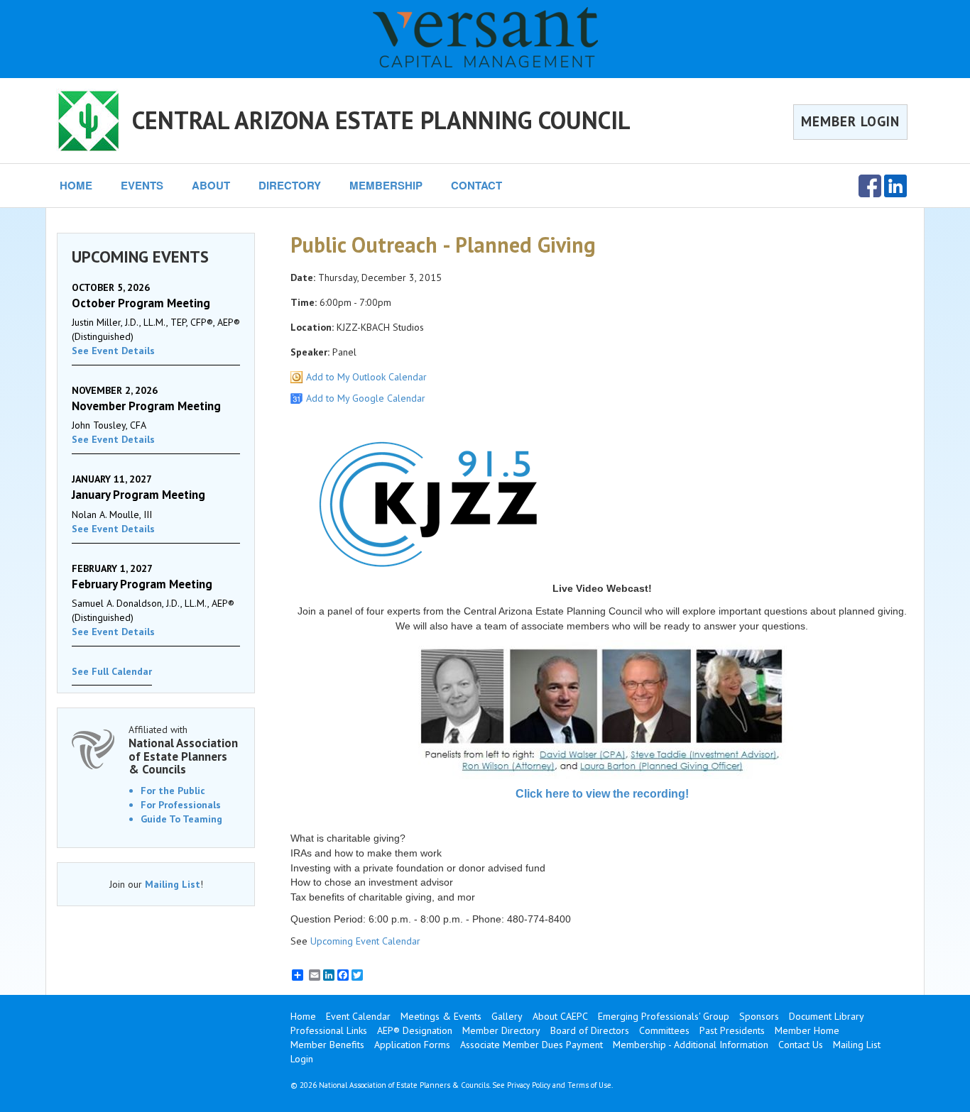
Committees (664, 1030)
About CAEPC (560, 1016)
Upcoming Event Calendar (365, 941)
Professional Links (328, 1030)
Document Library (826, 1016)
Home (303, 1016)
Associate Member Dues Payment (531, 1044)
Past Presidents (732, 1030)
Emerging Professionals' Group (663, 1016)
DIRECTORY (289, 185)
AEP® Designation (414, 1030)
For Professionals (181, 804)
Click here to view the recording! (602, 794)
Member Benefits (327, 1044)
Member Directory (501, 1030)
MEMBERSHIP (386, 185)
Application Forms (412, 1044)
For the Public (173, 790)
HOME (76, 185)
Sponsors (759, 1016)
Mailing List (172, 884)
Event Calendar (358, 1016)
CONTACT (476, 185)
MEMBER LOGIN (850, 121)
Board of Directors (589, 1030)
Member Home (807, 1030)
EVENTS (142, 185)
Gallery (507, 1016)
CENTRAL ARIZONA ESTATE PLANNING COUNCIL (381, 120)
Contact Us (800, 1044)
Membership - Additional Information (690, 1044)
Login (301, 1058)
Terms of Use (589, 1085)
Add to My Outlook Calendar (366, 376)
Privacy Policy (528, 1085)
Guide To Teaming (181, 819)
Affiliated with (183, 749)
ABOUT (211, 185)
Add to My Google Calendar (365, 398)
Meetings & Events (440, 1016)
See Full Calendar (112, 671)
